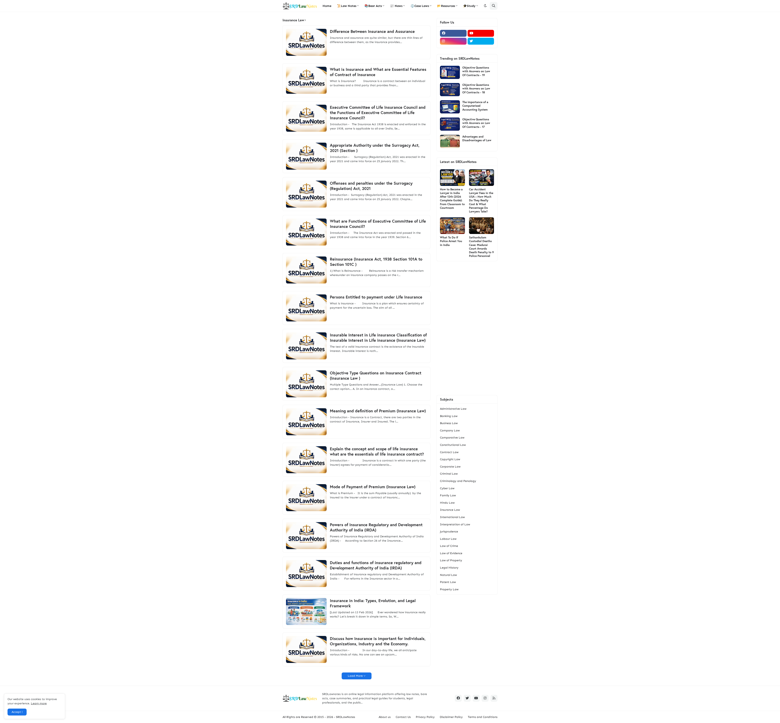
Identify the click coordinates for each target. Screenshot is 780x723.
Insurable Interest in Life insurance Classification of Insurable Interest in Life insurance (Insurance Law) (378, 337)
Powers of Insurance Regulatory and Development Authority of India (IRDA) (376, 527)
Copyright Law (450, 459)
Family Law (448, 495)
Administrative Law (453, 409)
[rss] (494, 698)
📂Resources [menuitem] (446, 6)
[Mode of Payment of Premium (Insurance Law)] (306, 497)
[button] (485, 6)
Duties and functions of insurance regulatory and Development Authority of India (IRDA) (375, 565)
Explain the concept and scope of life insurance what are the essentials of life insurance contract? (377, 451)
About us (385, 717)
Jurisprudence (449, 531)
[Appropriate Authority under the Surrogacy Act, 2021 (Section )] (306, 156)
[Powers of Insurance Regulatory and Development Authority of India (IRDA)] (306, 535)
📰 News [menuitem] (396, 6)
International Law (452, 517)
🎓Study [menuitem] (469, 6)
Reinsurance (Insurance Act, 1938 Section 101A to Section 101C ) (376, 261)
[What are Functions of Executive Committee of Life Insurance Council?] (306, 232)
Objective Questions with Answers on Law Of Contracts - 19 (476, 71)
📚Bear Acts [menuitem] (373, 6)
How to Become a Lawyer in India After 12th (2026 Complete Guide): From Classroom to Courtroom (452, 198)
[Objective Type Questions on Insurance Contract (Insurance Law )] (306, 383)
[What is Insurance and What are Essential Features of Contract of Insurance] (306, 80)
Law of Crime (449, 546)
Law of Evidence (451, 553)
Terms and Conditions (482, 717)
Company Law (450, 430)
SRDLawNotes (345, 717)
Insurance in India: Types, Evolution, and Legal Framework (373, 603)
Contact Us (403, 717)
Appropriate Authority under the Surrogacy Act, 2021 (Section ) (374, 148)
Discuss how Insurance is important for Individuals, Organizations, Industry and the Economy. (378, 641)
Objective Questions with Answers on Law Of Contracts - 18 (476, 88)
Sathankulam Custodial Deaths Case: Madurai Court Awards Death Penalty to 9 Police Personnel (481, 247)
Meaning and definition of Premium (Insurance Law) (378, 411)
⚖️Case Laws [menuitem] (420, 6)
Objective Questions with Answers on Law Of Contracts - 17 (476, 122)
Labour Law (448, 539)
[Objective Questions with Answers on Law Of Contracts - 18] (450, 89)
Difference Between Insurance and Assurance (372, 31)
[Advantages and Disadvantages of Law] (450, 141)
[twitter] (481, 41)
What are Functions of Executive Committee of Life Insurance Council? (378, 224)
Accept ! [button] (17, 712)
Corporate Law (450, 466)
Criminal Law (449, 473)
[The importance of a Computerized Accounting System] (450, 106)
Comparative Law (452, 437)
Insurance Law (450, 510)
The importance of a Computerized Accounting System (475, 105)
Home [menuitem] (327, 6)
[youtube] (481, 33)
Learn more (39, 703)
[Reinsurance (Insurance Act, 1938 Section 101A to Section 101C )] (306, 269)
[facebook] (453, 33)
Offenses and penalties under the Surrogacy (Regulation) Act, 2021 (371, 186)
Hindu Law (447, 502)
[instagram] (453, 41)
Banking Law (448, 416)
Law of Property (451, 560)
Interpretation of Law (455, 524)
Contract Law (449, 452)
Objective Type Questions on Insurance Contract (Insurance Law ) (375, 375)
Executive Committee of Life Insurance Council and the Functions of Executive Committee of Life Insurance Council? (378, 113)
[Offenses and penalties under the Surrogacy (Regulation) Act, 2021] (306, 194)
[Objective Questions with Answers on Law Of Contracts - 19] (450, 72)
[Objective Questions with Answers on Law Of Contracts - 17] (450, 124)
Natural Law (448, 575)
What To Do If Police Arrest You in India (451, 241)
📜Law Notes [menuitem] (346, 6)
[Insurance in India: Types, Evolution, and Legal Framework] (306, 611)
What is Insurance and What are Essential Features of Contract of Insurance (378, 72)
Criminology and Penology (458, 481)
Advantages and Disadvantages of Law (476, 138)
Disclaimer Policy (451, 717)
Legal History (449, 567)
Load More (355, 676)
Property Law (449, 589)
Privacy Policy (425, 717)
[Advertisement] (467, 328)
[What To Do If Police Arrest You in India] (452, 225)
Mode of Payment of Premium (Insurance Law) (372, 486)
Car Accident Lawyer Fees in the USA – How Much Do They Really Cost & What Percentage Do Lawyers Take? (481, 200)
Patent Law (448, 582)
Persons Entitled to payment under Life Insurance (376, 297)
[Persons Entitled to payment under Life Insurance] (306, 307)
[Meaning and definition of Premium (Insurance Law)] (306, 421)
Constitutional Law (453, 445)
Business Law (449, 423)
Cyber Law (447, 488)
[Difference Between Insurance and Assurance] (306, 42)
